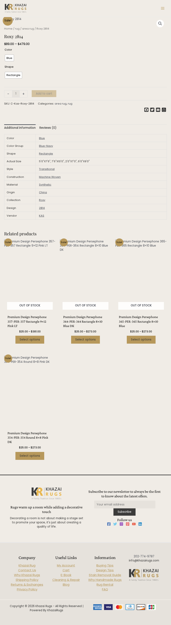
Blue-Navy (46, 146)
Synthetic (45, 184)
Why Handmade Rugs (105, 580)
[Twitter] (115, 524)
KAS (41, 215)
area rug (28, 28)
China (43, 192)
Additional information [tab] (20, 128)
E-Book (66, 575)
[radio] (9, 58)
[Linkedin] (140, 524)
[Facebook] (109, 524)
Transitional (47, 169)
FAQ (105, 589)
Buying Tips (104, 565)
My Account (66, 565)
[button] (160, 23)
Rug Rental (105, 584)
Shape (9, 67)
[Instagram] (121, 524)
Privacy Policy (27, 589)
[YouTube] (134, 524)
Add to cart (44, 94)
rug (17, 28)
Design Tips (105, 570)
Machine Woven (50, 177)
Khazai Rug (27, 565)
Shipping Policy (27, 580)
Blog (66, 584)
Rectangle (46, 153)
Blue (42, 138)
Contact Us (27, 570)
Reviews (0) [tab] (48, 128)
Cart (66, 570)
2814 (42, 208)
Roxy (42, 200)
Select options (30, 340)
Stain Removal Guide (105, 575)
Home (8, 28)
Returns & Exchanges (27, 584)
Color (8, 50)
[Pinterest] (128, 524)
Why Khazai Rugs (27, 575)
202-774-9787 (144, 556)
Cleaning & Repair (66, 580)
